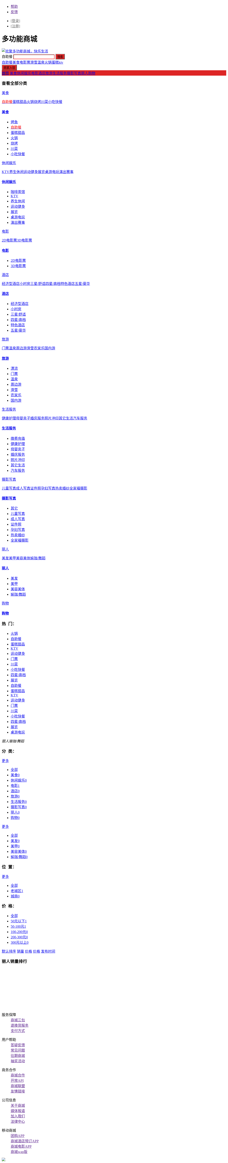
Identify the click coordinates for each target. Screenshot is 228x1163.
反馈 (14, 12)
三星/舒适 (37, 284)
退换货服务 (19, 1025)
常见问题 (18, 1050)
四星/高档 (53, 284)
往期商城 (18, 1056)
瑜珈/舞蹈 (37, 558)
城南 (15, 896)
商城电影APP (21, 1146)
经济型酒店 (11, 284)
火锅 (48, 62)
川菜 (44, 102)
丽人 (84, 73)
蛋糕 (55, 62)
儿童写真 (9, 488)
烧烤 (37, 102)
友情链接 (18, 1091)
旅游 (49, 73)
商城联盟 (18, 1086)
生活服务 (60, 73)
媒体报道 (18, 1111)
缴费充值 (18, 438)
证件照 (35, 488)
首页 (5, 73)
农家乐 (39, 348)
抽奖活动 (18, 1061)
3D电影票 (24, 240)
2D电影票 (9, 240)
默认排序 (9, 951)
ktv (61, 62)
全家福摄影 (78, 488)
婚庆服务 (37, 418)
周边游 (21, 348)
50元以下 (19, 921)
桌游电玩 (52, 172)
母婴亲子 (23, 418)
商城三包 (18, 1020)
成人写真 (23, 488)
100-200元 (19, 932)
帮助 (14, 6)
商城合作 (18, 1075)
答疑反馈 (18, 1045)
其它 (14, 508)
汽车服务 (80, 418)
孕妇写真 (48, 488)
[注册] (15, 26)
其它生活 (66, 418)
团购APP (17, 1136)
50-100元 (18, 926)
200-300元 (19, 937)
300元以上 (19, 942)
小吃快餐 (55, 102)
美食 (16, 62)
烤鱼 (14, 122)
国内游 (50, 348)
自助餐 (7, 62)
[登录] (15, 21)
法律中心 (18, 1121)
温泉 (41, 62)
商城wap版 (19, 1152)
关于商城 (18, 1105)
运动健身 (31, 172)
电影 (34, 73)
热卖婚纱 (62, 488)
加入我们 (18, 1116)
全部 (14, 770)
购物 (91, 73)
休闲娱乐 (24, 73)
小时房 (25, 284)
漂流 (14, 368)
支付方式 (18, 1031)
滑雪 (33, 62)
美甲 (12, 558)
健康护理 (9, 418)
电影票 (25, 62)
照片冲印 (52, 418)
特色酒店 (68, 284)
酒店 (41, 73)
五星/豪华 (82, 284)
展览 (41, 172)
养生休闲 (16, 172)
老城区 (17, 891)
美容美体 (23, 558)
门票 (5, 348)
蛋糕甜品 (19, 102)
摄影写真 (74, 73)
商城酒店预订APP (25, 1141)
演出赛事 (66, 172)
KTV (5, 172)
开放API (17, 1080)
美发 (5, 558)
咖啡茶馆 (18, 192)
